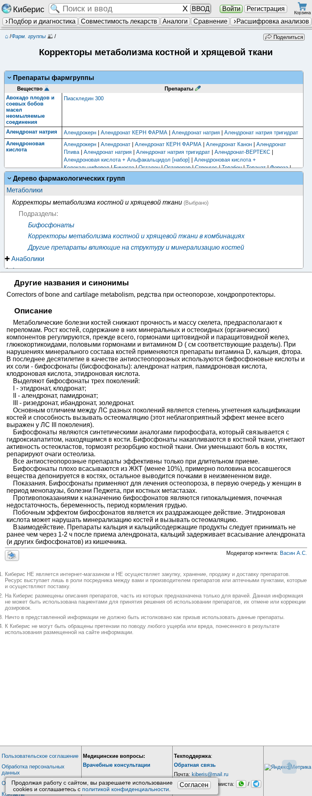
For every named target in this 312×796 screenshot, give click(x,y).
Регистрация (266, 8)
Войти (231, 8)
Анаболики (24, 258)
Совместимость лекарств (119, 21)
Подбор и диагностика (42, 21)
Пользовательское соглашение (40, 756)
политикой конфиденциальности (125, 789)
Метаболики (24, 190)
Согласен (194, 784)
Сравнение (210, 21)
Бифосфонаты (50, 225)
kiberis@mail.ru (210, 774)
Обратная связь (195, 765)
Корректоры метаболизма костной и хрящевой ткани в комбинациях (135, 236)
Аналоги (175, 21)
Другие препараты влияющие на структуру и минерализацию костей (135, 247)
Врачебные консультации (116, 765)
